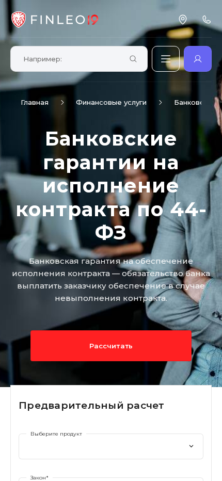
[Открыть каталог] (166, 59)
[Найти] (133, 60)
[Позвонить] (206, 19)
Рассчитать (110, 346)
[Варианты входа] (198, 59)
